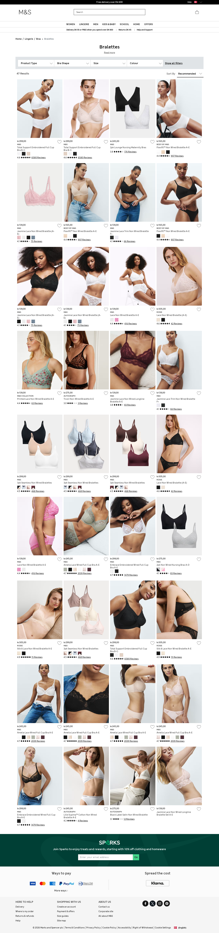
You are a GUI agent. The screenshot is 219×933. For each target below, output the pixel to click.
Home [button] (136, 24)
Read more (109, 52)
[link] (195, 2)
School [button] (124, 24)
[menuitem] (70, 24)
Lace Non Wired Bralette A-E (124, 315)
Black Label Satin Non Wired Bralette (129, 814)
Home (18, 39)
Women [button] (70, 24)
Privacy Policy (93, 927)
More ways (60, 890)
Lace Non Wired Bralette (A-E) (172, 315)
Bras (38, 39)
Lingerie (29, 39)
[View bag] (197, 12)
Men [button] (95, 24)
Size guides (63, 916)
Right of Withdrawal (143, 927)
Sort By (171, 73)
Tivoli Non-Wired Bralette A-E (79, 399)
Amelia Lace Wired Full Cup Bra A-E (82, 565)
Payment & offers (65, 911)
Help (17, 920)
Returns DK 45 (125, 30)
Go (136, 857)
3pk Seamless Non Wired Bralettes (34, 482)
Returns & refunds (24, 916)
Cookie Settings (163, 927)
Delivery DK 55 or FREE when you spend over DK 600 (89, 30)
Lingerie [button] (84, 24)
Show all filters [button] (173, 63)
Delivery (19, 906)
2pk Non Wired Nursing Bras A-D (173, 565)
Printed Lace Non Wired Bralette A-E (35, 399)
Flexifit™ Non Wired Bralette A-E (173, 147)
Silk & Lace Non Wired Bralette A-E (34, 648)
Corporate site (105, 911)
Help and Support (145, 30)
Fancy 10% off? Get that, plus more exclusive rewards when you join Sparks (109, 2)
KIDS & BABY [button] (109, 24)
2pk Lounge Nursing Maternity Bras (128, 147)
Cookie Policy (109, 927)
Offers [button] (148, 24)
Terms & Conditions (75, 927)
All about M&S (105, 916)
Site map (61, 920)
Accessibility (124, 927)
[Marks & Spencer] (25, 12)
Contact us (104, 906)
